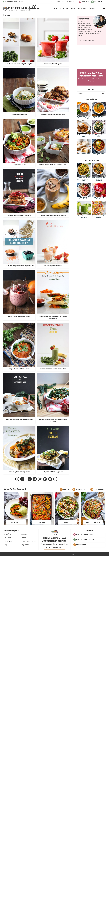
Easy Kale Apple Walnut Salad (98, 135)
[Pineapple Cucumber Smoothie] (84, 214)
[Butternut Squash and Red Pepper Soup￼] (84, 115)
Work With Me (59, 2)
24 (45, 479)
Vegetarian (99, 489)
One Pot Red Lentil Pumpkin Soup (98, 117)
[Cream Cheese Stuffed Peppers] (99, 214)
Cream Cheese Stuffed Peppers (98, 216)
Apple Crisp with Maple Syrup (83, 135)
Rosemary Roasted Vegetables (19, 472)
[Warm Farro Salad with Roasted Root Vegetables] (99, 176)
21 (30, 479)
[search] (104, 8)
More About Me (87, 40)
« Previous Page (17, 479)
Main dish (7, 538)
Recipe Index (69, 8)
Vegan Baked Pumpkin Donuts (83, 154)
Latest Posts (70, 2)
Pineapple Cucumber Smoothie (84, 216)
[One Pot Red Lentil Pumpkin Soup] (99, 115)
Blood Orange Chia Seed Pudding (19, 316)
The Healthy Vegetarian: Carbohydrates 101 (19, 266)
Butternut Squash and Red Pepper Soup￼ (83, 117)
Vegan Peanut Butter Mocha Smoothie (53, 215)
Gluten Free (81, 489)
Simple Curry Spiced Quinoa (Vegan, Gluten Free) (83, 179)
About (50, 2)
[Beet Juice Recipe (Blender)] (99, 196)
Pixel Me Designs (100, 554)
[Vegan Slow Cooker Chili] (99, 152)
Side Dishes (8, 541)
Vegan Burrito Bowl (19, 165)
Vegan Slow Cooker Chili (98, 154)
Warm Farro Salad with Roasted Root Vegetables (98, 179)
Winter (57, 8)
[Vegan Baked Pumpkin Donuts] (84, 152)
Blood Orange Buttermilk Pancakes (19, 215)
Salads (23, 538)
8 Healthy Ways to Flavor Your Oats (84, 198)
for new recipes (14, 2)
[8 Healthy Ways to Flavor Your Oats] (84, 196)
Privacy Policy (45, 554)
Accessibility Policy (56, 554)
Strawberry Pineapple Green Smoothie (53, 369)
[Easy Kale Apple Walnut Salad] (99, 133)
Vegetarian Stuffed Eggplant (53, 472)
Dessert (24, 534)
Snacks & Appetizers (28, 541)
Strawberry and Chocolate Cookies (53, 114)
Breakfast (7, 534)
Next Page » (55, 479)
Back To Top (68, 554)
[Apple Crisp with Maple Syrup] (84, 133)
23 (40, 479)
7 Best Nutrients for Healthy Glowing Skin (19, 64)
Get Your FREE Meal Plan (54, 548)
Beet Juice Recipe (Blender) (99, 198)
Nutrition (82, 8)
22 (35, 479)
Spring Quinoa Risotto (19, 114)
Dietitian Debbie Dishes (21, 8)
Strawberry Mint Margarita (53, 64)
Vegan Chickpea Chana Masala (19, 369)
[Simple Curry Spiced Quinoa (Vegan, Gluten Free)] (84, 176)
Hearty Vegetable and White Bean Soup (19, 419)
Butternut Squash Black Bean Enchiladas (53, 165)
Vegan (66, 489)
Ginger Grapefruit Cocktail (53, 266)
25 (50, 479)
